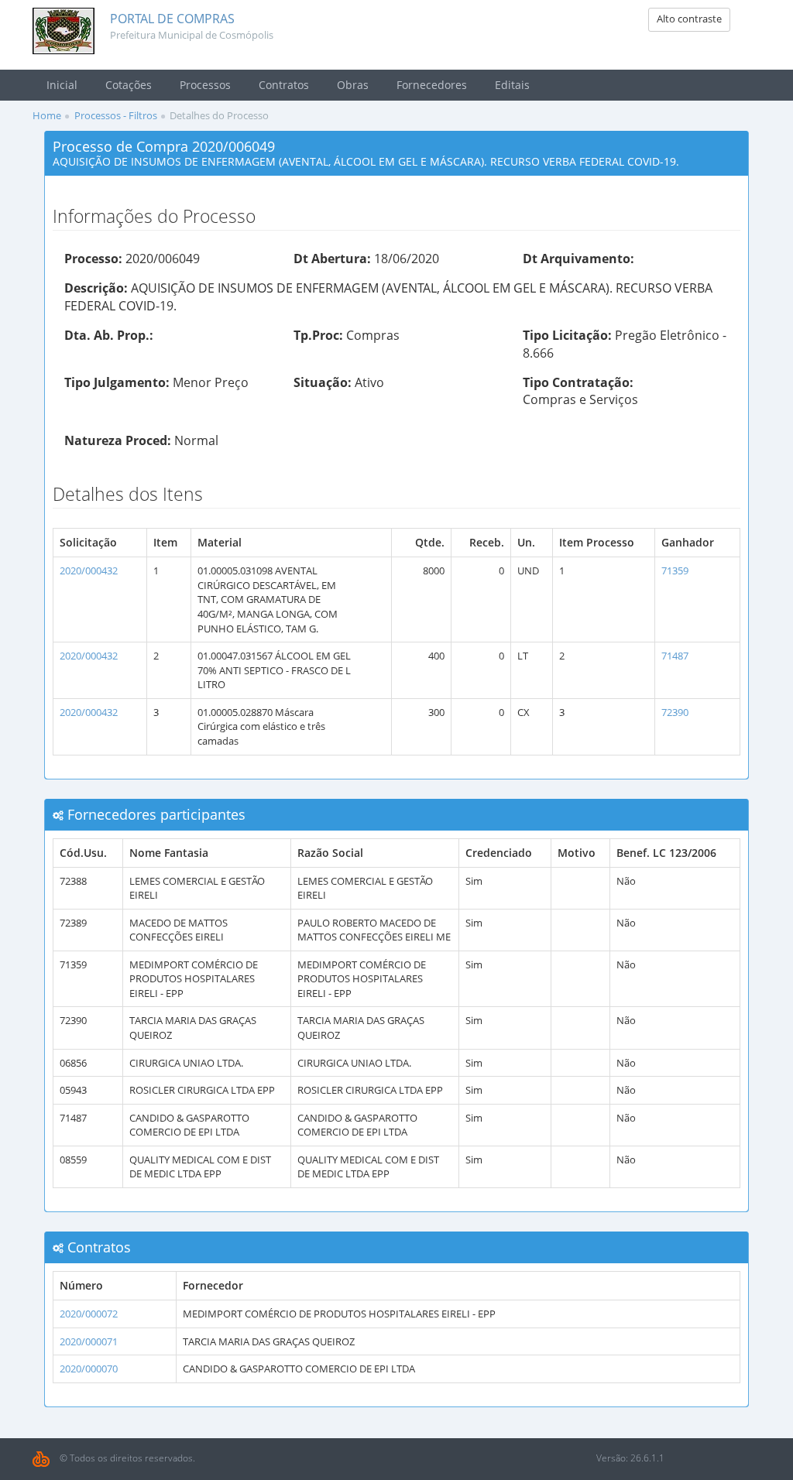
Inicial (61, 84)
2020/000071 (89, 1341)
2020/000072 (89, 1314)
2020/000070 (89, 1369)
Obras (353, 84)
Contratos (284, 84)
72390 (674, 712)
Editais (512, 84)
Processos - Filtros (115, 115)
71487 (674, 656)
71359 (674, 570)
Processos (205, 84)
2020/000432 (89, 570)
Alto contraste (689, 19)
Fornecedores (431, 84)
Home (47, 115)
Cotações (128, 84)
